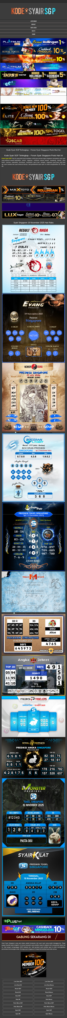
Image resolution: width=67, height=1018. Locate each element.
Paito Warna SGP (49, 1003)
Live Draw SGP (49, 981)
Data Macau (49, 999)
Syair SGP (49, 1010)
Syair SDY (18, 1010)
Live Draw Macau (49, 985)
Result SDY (18, 988)
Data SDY (18, 995)
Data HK (18, 999)
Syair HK (18, 1013)
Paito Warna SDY (18, 1003)
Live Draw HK (18, 985)
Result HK (18, 992)
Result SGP (49, 988)
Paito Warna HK (18, 1006)
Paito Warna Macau (49, 1006)
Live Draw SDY (18, 981)
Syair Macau (49, 1013)
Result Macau (49, 992)
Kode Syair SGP (7, 158)
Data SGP (49, 995)
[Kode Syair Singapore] (33, 42)
